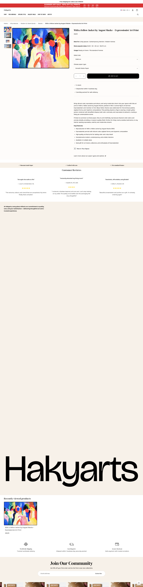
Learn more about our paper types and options (89, 156)
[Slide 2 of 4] (7, 35)
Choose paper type (80, 64)
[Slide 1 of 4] (7, 29)
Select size (77, 55)
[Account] (133, 10)
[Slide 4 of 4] (7, 46)
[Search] (138, 14)
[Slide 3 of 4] (7, 41)
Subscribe (98, 573)
